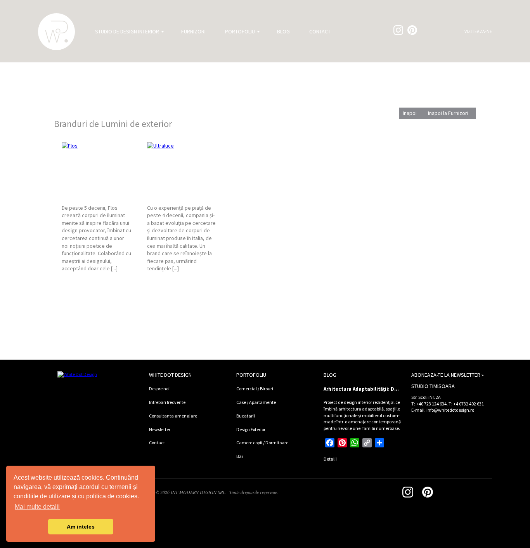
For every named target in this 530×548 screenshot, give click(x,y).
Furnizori (193, 31)
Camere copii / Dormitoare (262, 442)
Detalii (330, 459)
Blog (283, 31)
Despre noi (159, 388)
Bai (239, 456)
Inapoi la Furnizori (448, 113)
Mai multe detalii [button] (37, 506)
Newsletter (159, 429)
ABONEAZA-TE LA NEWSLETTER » (447, 374)
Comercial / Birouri (254, 388)
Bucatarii (245, 416)
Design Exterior (250, 429)
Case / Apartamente (256, 402)
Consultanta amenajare (173, 416)
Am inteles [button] (81, 527)
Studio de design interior (127, 31)
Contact (320, 31)
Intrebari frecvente (167, 402)
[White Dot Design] (56, 31)
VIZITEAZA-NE (478, 31)
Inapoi (410, 113)
